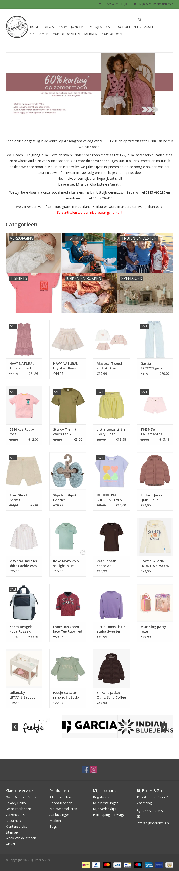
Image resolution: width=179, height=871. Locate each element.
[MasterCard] (106, 865)
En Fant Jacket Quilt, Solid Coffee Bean (111, 695)
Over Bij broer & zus (21, 797)
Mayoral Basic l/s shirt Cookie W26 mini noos (23, 563)
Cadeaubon (112, 34)
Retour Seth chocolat (106, 563)
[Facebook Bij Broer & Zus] (85, 769)
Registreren (101, 797)
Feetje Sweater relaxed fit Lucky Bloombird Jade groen (66, 695)
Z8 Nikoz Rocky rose (21, 431)
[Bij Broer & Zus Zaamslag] (17, 27)
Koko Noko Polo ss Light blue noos (66, 563)
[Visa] (117, 865)
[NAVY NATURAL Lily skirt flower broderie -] (67, 339)
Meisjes (96, 26)
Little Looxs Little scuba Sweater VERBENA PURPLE (111, 629)
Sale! (110, 26)
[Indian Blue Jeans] (145, 726)
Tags (53, 826)
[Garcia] (89, 726)
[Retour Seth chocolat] (111, 537)
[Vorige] (15, 727)
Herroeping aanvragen (110, 814)
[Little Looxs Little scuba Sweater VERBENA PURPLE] (111, 603)
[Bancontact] (127, 865)
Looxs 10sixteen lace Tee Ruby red (67, 629)
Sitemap (12, 832)
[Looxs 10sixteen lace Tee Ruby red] (67, 603)
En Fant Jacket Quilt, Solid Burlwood (152, 497)
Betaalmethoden (18, 809)
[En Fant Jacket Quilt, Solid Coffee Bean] (111, 668)
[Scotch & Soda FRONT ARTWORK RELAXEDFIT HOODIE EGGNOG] (155, 537)
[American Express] (148, 865)
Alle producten (60, 797)
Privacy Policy (16, 803)
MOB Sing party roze (153, 629)
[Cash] (168, 865)
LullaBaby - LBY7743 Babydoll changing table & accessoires (23, 695)
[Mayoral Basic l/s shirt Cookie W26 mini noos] (24, 537)
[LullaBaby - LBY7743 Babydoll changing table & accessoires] (24, 668)
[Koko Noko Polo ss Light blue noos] (67, 537)
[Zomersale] (89, 84)
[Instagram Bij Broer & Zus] (93, 769)
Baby (62, 26)
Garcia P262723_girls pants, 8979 (151, 366)
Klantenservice (17, 826)
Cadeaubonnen (66, 34)
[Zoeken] (139, 19)
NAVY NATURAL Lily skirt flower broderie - (65, 366)
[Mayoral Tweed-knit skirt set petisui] (111, 339)
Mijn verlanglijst (105, 809)
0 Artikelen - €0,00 (116, 4)
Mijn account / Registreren (156, 4)
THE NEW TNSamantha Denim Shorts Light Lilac (152, 431)
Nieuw (49, 26)
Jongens (78, 26)
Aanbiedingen (59, 814)
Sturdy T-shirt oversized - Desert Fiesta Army (64, 431)
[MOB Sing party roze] (155, 603)
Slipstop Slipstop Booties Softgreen (67, 497)
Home (35, 26)
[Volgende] (164, 727)
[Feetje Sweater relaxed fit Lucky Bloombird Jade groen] (67, 668)
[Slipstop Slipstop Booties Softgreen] (67, 471)
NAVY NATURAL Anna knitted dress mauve (21, 366)
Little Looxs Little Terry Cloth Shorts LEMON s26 (111, 431)
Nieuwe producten (63, 809)
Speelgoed (39, 34)
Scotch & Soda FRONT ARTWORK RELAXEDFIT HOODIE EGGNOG (155, 563)
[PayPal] (96, 865)
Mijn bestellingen (105, 803)
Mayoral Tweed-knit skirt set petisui (110, 366)
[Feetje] (34, 726)
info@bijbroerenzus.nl (153, 823)
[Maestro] (137, 865)
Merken (91, 34)
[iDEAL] (85, 865)
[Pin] (158, 865)
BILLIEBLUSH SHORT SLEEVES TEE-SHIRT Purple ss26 (111, 497)
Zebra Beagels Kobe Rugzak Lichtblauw (20, 629)
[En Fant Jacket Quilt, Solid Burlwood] (155, 471)
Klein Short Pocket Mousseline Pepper (18, 497)
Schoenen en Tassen (136, 26)
